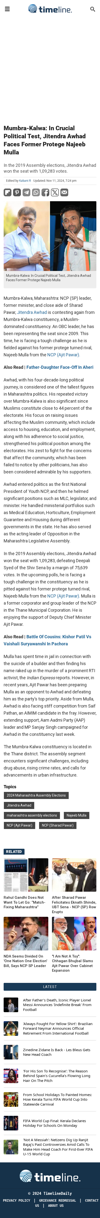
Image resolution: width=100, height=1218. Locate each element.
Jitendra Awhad (19, 805)
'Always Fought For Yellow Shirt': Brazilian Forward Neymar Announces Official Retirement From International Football (57, 1028)
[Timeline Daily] (50, 8)
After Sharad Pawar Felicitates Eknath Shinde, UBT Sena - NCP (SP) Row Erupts (74, 904)
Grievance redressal (57, 1200)
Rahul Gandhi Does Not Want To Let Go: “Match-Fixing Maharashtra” (24, 902)
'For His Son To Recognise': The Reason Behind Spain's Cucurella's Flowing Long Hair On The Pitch (56, 1076)
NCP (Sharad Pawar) (58, 825)
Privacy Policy (16, 1200)
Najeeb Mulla (76, 815)
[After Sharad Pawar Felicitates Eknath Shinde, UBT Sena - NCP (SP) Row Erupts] (74, 875)
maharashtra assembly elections (32, 815)
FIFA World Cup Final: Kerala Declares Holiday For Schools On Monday (54, 1123)
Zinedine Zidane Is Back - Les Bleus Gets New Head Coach (56, 1052)
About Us (56, 1205)
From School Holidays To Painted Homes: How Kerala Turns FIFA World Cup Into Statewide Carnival (57, 1099)
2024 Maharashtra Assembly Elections (36, 795)
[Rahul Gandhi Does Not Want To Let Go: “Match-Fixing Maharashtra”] (26, 875)
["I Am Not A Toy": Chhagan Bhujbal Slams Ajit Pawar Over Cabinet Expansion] (26, 933)
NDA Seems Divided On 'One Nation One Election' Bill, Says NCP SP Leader (25, 961)
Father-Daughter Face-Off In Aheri (59, 367)
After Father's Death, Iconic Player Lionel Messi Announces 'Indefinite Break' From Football (57, 1005)
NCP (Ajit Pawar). (63, 354)
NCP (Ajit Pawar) (19, 825)
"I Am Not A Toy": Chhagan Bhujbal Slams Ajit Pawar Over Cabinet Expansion (72, 963)
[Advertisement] (50, 68)
